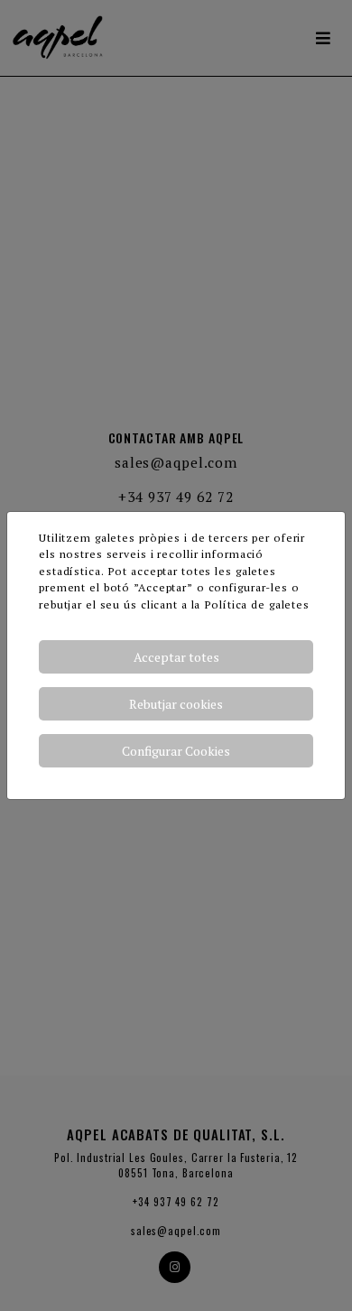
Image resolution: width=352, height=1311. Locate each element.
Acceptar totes (176, 656)
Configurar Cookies (176, 750)
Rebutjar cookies (176, 703)
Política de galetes (257, 604)
